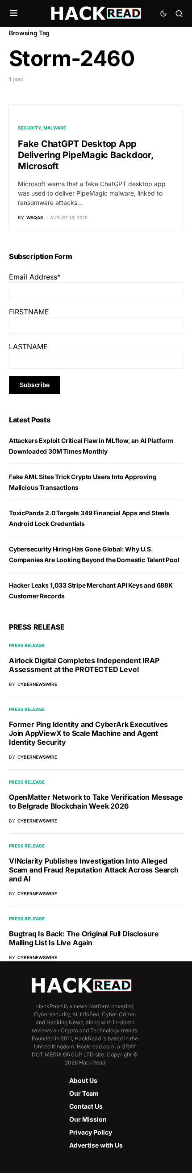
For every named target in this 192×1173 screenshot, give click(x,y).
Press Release (27, 645)
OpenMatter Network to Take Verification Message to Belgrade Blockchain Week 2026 (96, 801)
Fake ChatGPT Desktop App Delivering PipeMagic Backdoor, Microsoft (86, 154)
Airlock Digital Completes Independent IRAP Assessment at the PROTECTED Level (84, 665)
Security (29, 127)
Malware (54, 127)
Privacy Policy (90, 1132)
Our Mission (88, 1119)
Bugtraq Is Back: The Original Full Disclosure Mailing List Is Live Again (84, 938)
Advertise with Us (96, 1145)
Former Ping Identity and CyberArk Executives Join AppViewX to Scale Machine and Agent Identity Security (88, 733)
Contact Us (86, 1106)
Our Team (84, 1093)
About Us (83, 1080)
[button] (13, 13)
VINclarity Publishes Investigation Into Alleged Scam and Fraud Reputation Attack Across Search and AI (94, 869)
